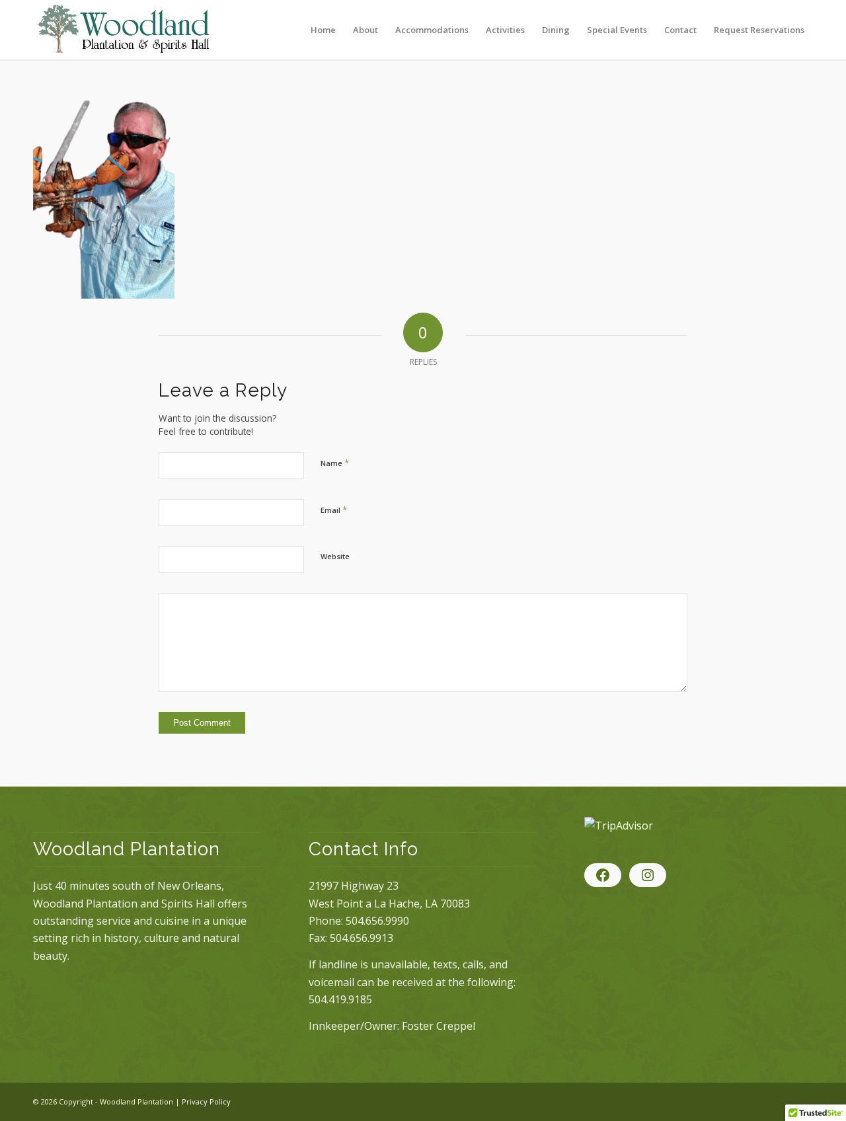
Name (335, 463)
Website (335, 556)
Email (334, 510)
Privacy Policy (206, 1101)
